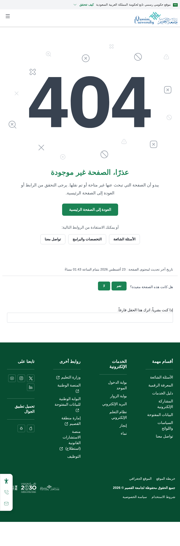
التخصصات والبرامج (87, 239)
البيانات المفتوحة (160, 415)
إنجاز (123, 425)
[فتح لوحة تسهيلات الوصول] (6, 481)
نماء (124, 433)
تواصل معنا (53, 239)
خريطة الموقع (165, 478)
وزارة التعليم (71, 377)
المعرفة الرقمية (160, 385)
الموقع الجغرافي (140, 478)
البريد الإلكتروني (114, 404)
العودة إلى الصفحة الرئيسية (90, 210)
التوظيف (74, 456)
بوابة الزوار (118, 396)
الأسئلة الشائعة (124, 239)
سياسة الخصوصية (135, 497)
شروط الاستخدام (163, 497)
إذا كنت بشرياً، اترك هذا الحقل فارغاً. (145, 310)
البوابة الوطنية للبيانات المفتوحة (68, 401)
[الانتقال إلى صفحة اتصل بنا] (6, 503)
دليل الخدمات (162, 393)
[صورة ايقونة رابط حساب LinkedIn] (30, 387)
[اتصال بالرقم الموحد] (6, 492)
